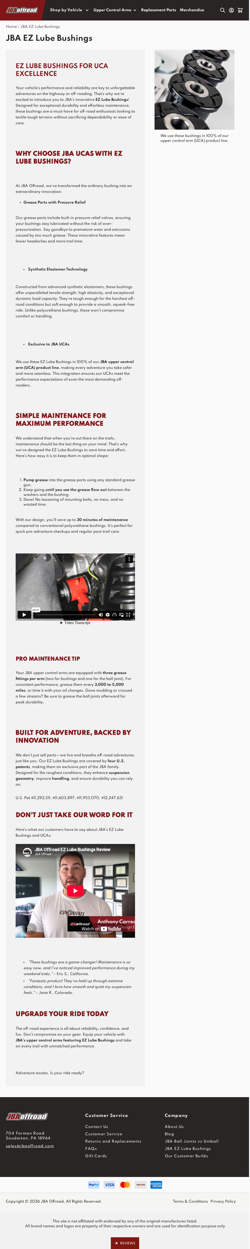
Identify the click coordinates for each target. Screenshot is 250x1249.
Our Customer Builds (186, 1156)
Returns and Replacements (113, 1142)
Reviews (125, 1243)
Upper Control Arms (112, 10)
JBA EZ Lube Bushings (40, 27)
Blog (169, 1134)
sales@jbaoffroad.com (30, 1146)
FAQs (91, 1149)
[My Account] (231, 10)
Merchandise (192, 10)
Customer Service (103, 1134)
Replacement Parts (158, 10)
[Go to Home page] (22, 10)
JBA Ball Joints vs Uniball (192, 1142)
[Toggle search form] (223, 10)
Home (11, 27)
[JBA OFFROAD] (45, 1116)
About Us (174, 1127)
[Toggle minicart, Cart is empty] (240, 10)
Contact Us (96, 1127)
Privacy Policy (223, 1202)
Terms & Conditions (190, 1202)
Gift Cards (96, 1156)
